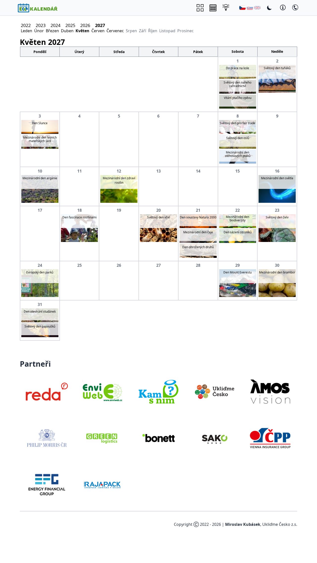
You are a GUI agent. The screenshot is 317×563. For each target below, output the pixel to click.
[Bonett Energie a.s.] (158, 438)
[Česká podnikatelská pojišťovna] (270, 438)
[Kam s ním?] (158, 391)
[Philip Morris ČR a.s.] (47, 438)
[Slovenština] (250, 7)
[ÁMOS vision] (270, 391)
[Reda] (47, 391)
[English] (257, 7)
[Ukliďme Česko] (214, 391)
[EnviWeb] (103, 391)
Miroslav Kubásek (242, 524)
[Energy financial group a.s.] (47, 484)
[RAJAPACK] (103, 484)
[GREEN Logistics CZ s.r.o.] (103, 438)
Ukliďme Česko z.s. (279, 524)
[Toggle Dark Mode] (269, 8)
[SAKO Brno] (214, 438)
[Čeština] (242, 7)
